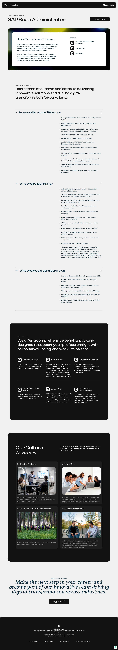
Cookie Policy (64, 641)
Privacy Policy (49, 641)
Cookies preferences (83, 641)
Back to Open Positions (16, 15)
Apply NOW (59, 601)
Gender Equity (33, 641)
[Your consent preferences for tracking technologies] (115, 647)
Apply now (100, 19)
